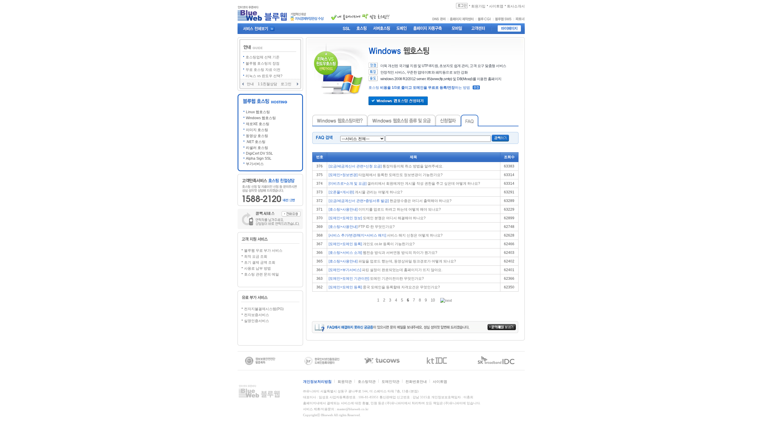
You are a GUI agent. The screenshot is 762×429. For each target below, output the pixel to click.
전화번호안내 (416, 382)
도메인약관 (390, 382)
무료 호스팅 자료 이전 (263, 70)
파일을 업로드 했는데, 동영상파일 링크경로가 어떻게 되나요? (407, 261)
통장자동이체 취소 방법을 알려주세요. (412, 166)
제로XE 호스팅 (257, 124)
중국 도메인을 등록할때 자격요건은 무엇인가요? (401, 287)
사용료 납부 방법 (257, 268)
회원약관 (345, 382)
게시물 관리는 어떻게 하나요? (378, 192)
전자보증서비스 (256, 315)
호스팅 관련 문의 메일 (261, 274)
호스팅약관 (367, 382)
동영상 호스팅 (257, 136)
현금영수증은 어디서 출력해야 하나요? (421, 201)
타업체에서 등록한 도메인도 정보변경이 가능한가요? (400, 175)
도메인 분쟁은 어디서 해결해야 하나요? (394, 218)
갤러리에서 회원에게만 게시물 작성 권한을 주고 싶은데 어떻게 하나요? (423, 183)
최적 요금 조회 (255, 256)
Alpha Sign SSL (258, 158)
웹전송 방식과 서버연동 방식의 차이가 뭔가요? (400, 253)
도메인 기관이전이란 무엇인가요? (397, 278)
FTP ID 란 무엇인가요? (376, 227)
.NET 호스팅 (256, 142)
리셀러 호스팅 (257, 148)
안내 (250, 84)
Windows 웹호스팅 (261, 118)
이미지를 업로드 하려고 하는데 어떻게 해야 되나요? (399, 209)
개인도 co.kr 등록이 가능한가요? (389, 244)
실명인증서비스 (256, 321)
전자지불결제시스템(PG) (264, 309)
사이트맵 (440, 382)
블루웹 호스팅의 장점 (262, 63)
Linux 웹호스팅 (258, 112)
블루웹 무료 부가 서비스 (263, 250)
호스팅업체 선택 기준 (262, 57)
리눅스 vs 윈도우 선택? (264, 76)
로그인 (286, 84)
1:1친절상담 (267, 84)
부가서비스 (255, 164)
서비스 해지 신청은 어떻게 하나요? (415, 235)
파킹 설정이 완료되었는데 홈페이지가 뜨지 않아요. (402, 270)
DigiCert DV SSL (259, 153)
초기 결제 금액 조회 (259, 262)
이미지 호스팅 (257, 130)
